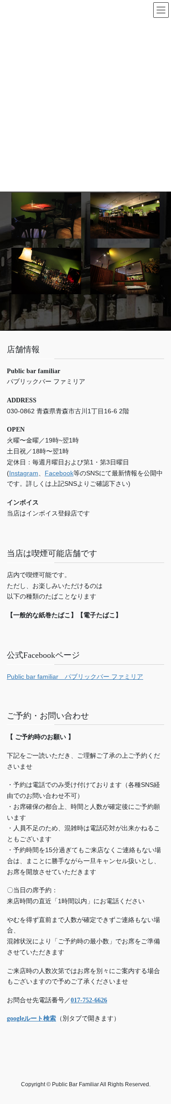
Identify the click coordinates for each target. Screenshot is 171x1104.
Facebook (59, 473)
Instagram (23, 473)
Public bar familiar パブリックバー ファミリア (75, 676)
